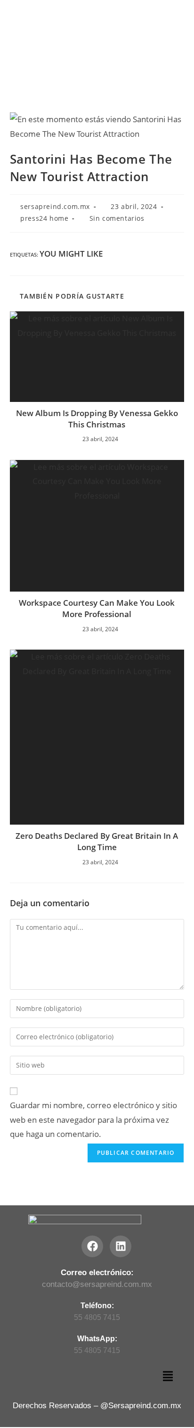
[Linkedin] (120, 1246)
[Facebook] (92, 1246)
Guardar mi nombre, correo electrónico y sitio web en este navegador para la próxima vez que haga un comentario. (93, 1119)
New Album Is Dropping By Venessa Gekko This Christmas (97, 419)
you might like (71, 253)
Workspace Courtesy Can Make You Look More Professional (97, 608)
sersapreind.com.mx (55, 206)
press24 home (44, 218)
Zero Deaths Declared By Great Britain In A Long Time (97, 841)
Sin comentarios (117, 218)
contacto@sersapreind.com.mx (97, 1284)
